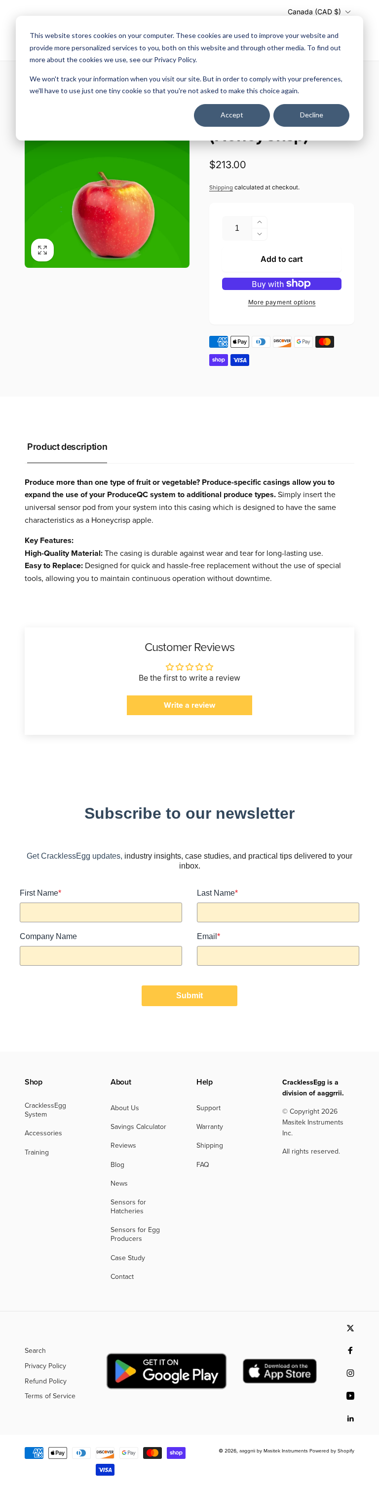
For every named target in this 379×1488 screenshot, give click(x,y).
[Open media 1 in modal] (107, 185)
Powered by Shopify (331, 1450)
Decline (311, 114)
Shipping (221, 187)
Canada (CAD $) (314, 11)
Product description (67, 446)
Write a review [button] (189, 705)
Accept (232, 114)
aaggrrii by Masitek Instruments (273, 1450)
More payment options (282, 302)
